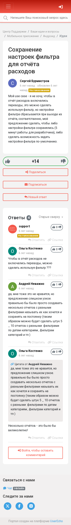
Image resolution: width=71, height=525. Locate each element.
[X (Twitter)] (7, 506)
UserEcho (56, 521)
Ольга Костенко (31, 248)
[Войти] (61, 7)
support (24, 226)
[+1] (7, 161)
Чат (15, 488)
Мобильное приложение (23, 36)
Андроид (49, 36)
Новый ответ (37, 197)
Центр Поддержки (14, 31)
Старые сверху (50, 217)
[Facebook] (19, 506)
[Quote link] (13, 364)
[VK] (31, 506)
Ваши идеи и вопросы (45, 31)
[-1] (63, 161)
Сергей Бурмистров (34, 81)
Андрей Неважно (31, 284)
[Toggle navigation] (8, 6)
